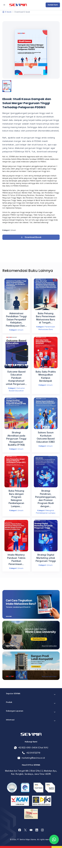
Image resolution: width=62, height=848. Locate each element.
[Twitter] (25, 830)
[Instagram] (42, 830)
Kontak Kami (53, 5)
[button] (54, 839)
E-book (8, 12)
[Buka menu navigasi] (4, 5)
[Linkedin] (36, 830)
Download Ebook (33, 237)
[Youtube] (31, 830)
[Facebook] (19, 830)
